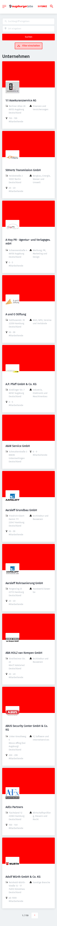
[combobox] (28, 21)
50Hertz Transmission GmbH (23, 170)
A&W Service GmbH (18, 446)
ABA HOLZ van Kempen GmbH (24, 652)
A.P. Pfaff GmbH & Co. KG (21, 384)
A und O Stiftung (16, 314)
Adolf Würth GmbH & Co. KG (23, 876)
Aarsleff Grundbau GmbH (21, 510)
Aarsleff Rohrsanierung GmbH (24, 583)
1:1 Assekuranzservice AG (21, 100)
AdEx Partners (14, 807)
